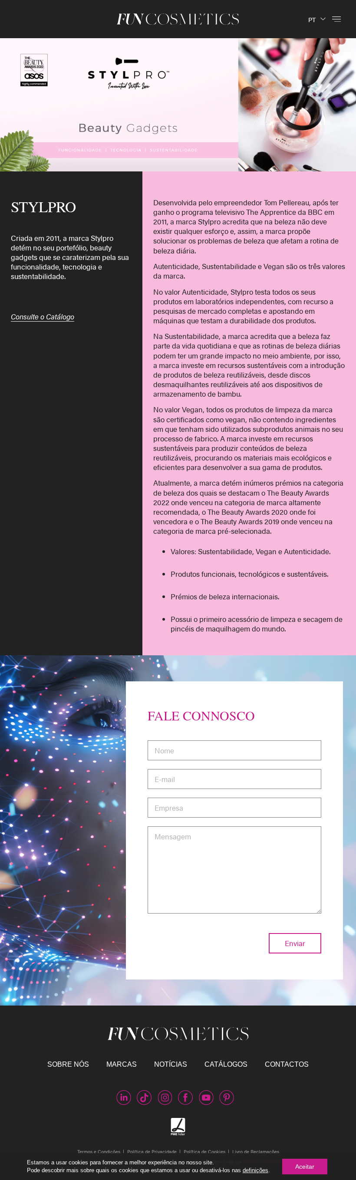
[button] (336, 18)
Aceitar (304, 1166)
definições (255, 1170)
